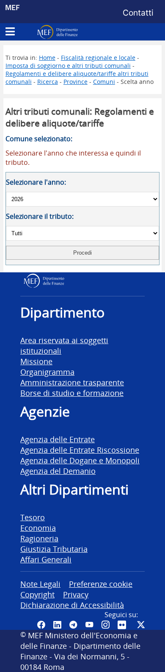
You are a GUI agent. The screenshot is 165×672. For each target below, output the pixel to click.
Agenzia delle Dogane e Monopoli (80, 460)
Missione (36, 361)
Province (75, 82)
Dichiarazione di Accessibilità (72, 604)
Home (47, 58)
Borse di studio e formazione (72, 392)
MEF (12, 7)
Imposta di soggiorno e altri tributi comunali (68, 66)
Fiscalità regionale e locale (98, 58)
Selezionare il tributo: (40, 216)
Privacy (75, 594)
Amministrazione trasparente (72, 382)
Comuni (104, 82)
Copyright (37, 594)
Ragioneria (39, 538)
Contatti (138, 13)
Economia (38, 527)
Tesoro (32, 517)
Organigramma (47, 371)
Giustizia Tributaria (54, 548)
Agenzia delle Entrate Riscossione (79, 449)
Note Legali (40, 583)
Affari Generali (46, 559)
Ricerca (47, 82)
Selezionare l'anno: (36, 182)
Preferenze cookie (100, 583)
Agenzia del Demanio (58, 470)
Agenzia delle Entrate (57, 439)
